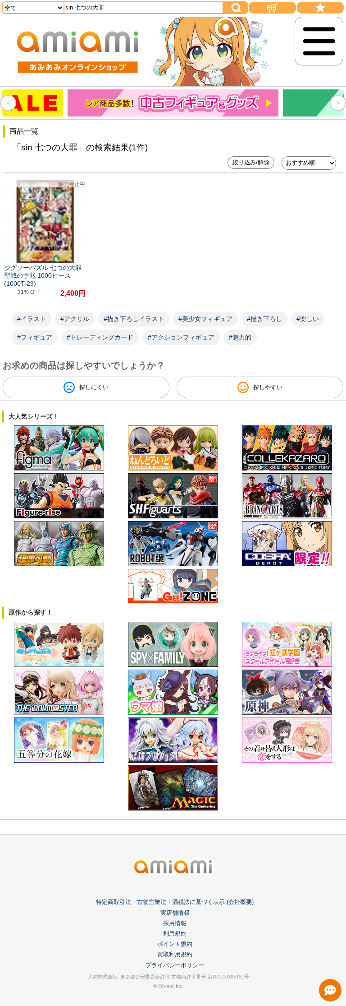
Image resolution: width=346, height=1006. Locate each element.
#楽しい (307, 318)
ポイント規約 (174, 944)
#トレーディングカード (100, 337)
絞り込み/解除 (250, 162)
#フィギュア (34, 337)
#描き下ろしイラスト (134, 318)
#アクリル (74, 318)
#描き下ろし (264, 318)
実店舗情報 (175, 912)
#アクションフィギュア (181, 337)
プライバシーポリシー (175, 965)
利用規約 (175, 933)
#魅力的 (240, 337)
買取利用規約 (174, 954)
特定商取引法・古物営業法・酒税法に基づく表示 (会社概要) (175, 902)
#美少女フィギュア (205, 318)
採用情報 (175, 923)
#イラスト (31, 318)
